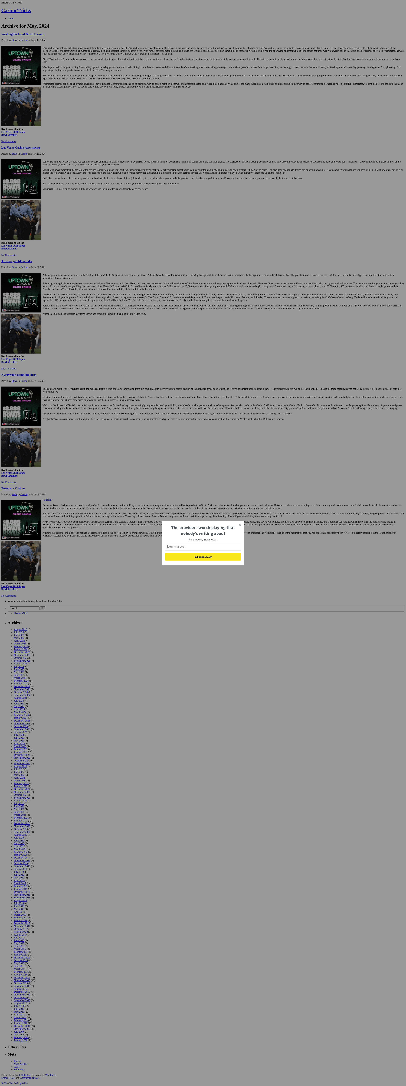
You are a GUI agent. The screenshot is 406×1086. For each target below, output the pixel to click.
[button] (203, 530)
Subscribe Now (203, 556)
